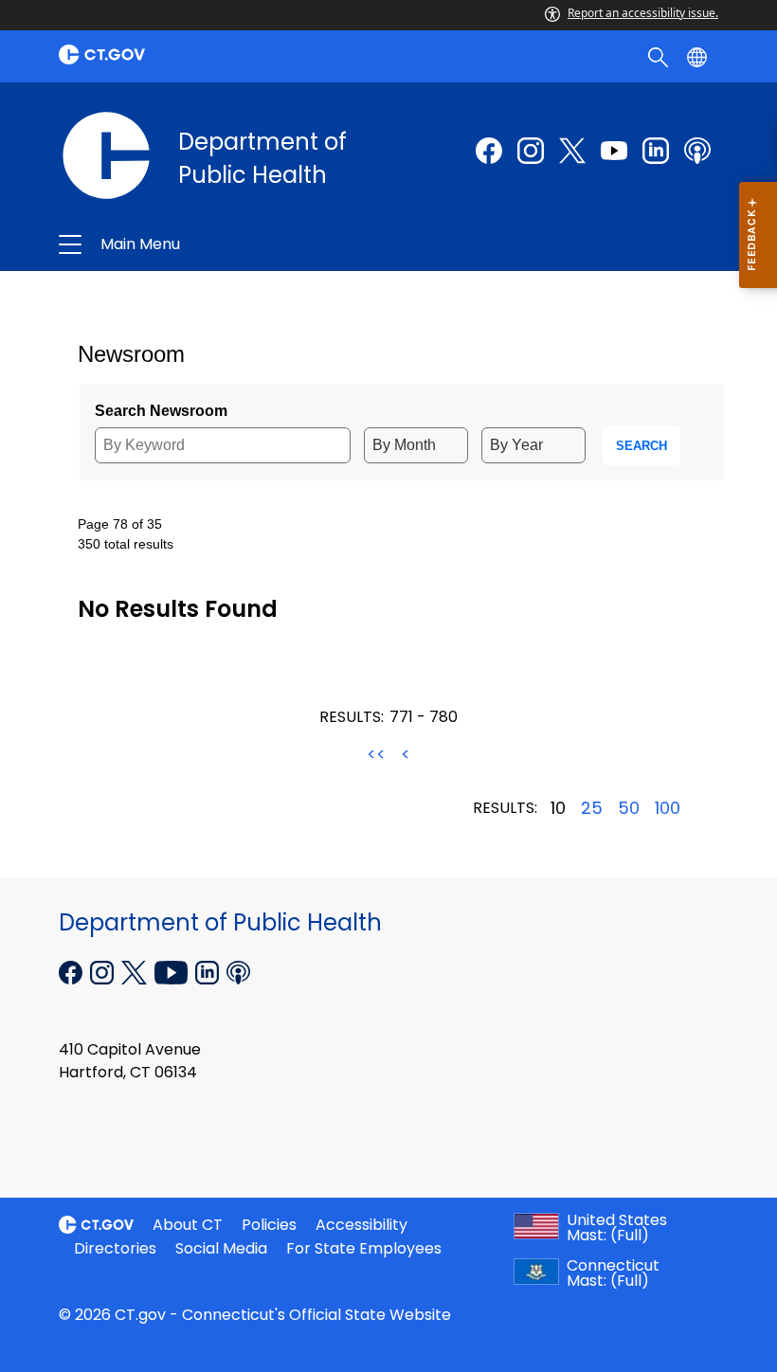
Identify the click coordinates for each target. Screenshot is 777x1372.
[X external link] (136, 970)
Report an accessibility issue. (643, 13)
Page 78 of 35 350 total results (125, 533)
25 (592, 808)
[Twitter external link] (572, 150)
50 (629, 808)
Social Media (221, 1248)
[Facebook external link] (489, 150)
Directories (115, 1248)
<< (376, 754)
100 (667, 808)
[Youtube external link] (614, 150)
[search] (660, 56)
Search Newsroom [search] (161, 411)
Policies (269, 1225)
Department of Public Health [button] (253, 244)
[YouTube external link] (172, 970)
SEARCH (641, 446)
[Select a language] (699, 56)
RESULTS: (351, 717)
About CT (188, 1225)
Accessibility (361, 1225)
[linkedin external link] (655, 150)
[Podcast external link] (697, 150)
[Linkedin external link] (209, 970)
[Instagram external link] (530, 150)
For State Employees (364, 1248)
